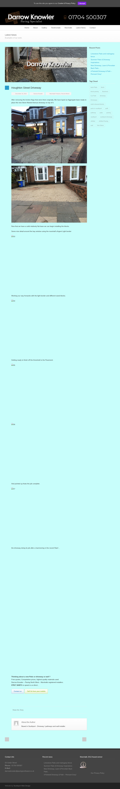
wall (92, 125)
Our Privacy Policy (97, 773)
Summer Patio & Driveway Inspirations (58, 766)
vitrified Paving (103, 121)
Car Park (93, 96)
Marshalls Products (55, 93)
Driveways (94, 100)
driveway (103, 96)
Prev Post (7, 739)
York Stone (100, 125)
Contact (93, 28)
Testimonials (56, 28)
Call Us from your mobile (36, 691)
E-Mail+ (84, 710)
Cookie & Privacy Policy (66, 3)
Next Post (84, 739)
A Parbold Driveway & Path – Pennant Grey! (60, 775)
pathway (93, 113)
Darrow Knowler (38, 93)
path (106, 108)
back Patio (94, 87)
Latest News (81, 28)
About (35, 28)
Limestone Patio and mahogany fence (58, 763)
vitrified (93, 121)
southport (94, 117)
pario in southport (96, 108)
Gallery (44, 28)
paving (108, 113)
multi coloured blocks (97, 104)
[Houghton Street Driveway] (46, 64)
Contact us (18, 691)
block (102, 87)
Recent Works (65, 93)
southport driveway (106, 117)
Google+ (112, 785)
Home (26, 28)
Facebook (80, 710)
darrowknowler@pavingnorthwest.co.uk (19, 771)
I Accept (82, 3)
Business (105, 91)
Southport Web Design (22, 786)
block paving (95, 91)
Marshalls (68, 28)
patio (101, 113)
